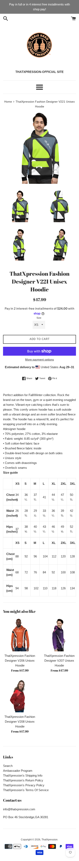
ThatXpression (50, 839)
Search (8, 765)
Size (38, 317)
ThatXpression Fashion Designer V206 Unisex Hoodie (19, 660)
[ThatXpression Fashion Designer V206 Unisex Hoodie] (19, 634)
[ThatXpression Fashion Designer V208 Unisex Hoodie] (19, 695)
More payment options (39, 359)
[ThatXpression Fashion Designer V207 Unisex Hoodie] (59, 634)
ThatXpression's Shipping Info (22, 775)
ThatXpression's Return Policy (23, 780)
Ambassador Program (17, 770)
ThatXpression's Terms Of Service (26, 790)
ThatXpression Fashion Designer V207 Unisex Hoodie (59, 660)
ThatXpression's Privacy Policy (23, 785)
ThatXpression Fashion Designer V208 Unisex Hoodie (19, 721)
